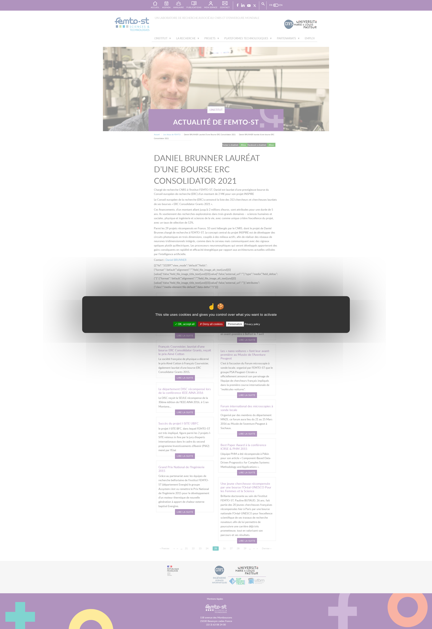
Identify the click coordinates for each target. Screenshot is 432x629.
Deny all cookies (212, 324)
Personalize (235, 324)
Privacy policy (252, 324)
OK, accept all (186, 324)
